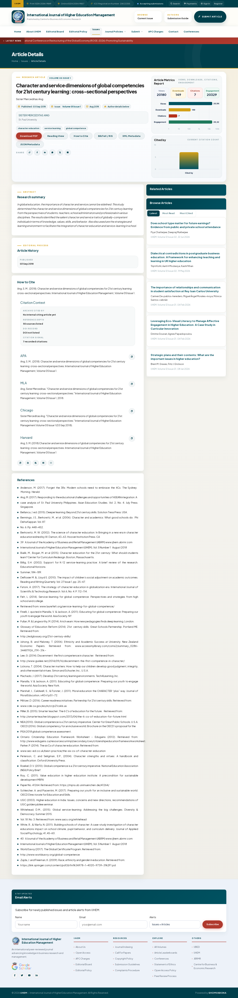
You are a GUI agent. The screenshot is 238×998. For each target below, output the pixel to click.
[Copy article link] (29, 152)
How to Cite (81, 136)
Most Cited (186, 213)
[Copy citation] (20, 463)
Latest (153, 213)
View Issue (55, 144)
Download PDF (29, 136)
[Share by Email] (68, 152)
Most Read (168, 213)
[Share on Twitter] (60, 152)
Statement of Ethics (165, 964)
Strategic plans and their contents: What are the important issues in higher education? (182, 356)
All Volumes (160, 947)
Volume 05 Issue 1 (60, 78)
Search (176, 3)
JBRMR (197, 958)
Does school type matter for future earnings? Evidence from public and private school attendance (186, 225)
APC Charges (155, 31)
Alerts (152, 917)
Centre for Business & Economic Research (205, 966)
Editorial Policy (78, 31)
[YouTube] (29, 975)
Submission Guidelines (127, 964)
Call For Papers (123, 952)
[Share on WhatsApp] (52, 152)
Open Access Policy (165, 970)
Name (18, 917)
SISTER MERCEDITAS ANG (34, 115)
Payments (192, 3)
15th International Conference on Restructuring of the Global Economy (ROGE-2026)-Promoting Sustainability (70, 40)
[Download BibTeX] (28, 463)
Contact (173, 31)
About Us (81, 947)
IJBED (197, 947)
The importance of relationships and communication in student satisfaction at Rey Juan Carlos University (185, 289)
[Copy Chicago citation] (132, 411)
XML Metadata (131, 136)
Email (82, 917)
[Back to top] (229, 991)
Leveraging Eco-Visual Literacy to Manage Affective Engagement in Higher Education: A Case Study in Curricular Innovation (185, 324)
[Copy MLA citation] (132, 384)
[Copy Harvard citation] (132, 439)
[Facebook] (15, 975)
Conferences (191, 31)
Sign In (207, 3)
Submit (135, 31)
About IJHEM (33, 31)
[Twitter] (22, 975)
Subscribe (212, 924)
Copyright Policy (124, 958)
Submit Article (212, 16)
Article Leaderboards (165, 952)
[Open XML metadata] (43, 463)
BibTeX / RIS (105, 136)
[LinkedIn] (37, 975)
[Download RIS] (36, 463)
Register (218, 3)
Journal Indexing (124, 947)
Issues (96, 29)
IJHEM (197, 952)
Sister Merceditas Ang (29, 99)
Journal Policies (114, 31)
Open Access (83, 952)
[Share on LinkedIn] (45, 152)
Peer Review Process (165, 976)
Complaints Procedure (127, 970)
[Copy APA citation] (132, 357)
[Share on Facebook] (37, 152)
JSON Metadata (30, 144)
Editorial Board (55, 31)
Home (17, 31)
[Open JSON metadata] (51, 463)
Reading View (55, 136)
